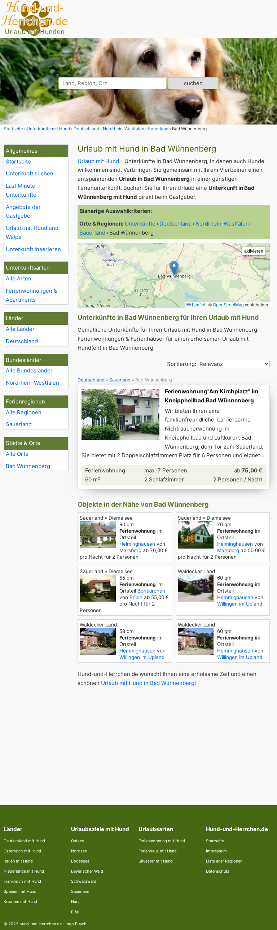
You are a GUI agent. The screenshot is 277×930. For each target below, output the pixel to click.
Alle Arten (18, 278)
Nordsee (79, 850)
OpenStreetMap (228, 304)
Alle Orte (17, 453)
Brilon (135, 597)
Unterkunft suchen (29, 173)
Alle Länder (20, 329)
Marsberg (130, 550)
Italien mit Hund (18, 861)
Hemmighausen (235, 597)
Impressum (216, 850)
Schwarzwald (83, 881)
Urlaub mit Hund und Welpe (32, 232)
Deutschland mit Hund (24, 840)
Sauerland (19, 424)
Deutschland (22, 341)
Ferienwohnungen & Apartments (31, 295)
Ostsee (77, 840)
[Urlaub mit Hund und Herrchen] (34, 34)
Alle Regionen (23, 412)
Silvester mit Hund (155, 861)
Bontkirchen (151, 591)
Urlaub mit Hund (98, 161)
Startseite (18, 161)
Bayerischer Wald (87, 871)
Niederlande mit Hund (24, 871)
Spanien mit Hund (20, 891)
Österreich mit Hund (22, 850)
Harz (75, 901)
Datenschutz (217, 871)
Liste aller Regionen (224, 861)
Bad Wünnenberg (28, 466)
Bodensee (80, 861)
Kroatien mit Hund (20, 901)
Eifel (75, 911)
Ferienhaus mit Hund (157, 850)
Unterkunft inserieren (33, 249)
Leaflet (198, 304)
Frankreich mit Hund (22, 881)
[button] (174, 268)
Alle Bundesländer (29, 370)
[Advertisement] (174, 740)
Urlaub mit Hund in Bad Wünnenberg (147, 683)
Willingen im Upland (239, 604)
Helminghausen (137, 544)
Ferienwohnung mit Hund (161, 840)
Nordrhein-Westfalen (32, 382)
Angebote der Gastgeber (23, 211)
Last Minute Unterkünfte (21, 190)
